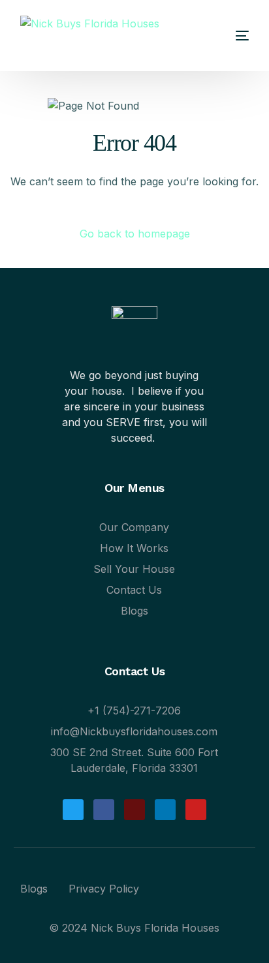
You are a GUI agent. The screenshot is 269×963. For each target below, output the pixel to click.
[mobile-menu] (229, 35)
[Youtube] (195, 809)
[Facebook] (103, 809)
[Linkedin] (165, 809)
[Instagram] (134, 809)
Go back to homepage (135, 233)
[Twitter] (73, 809)
